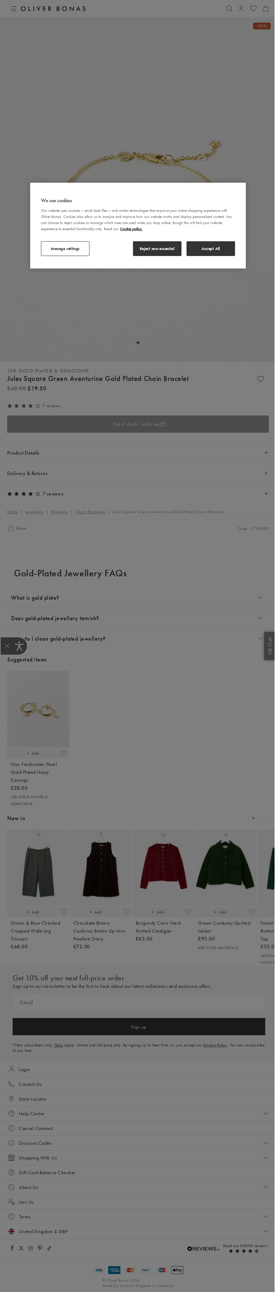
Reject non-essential (157, 248)
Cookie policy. (131, 228)
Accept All (211, 248)
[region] (138, 226)
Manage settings (65, 248)
